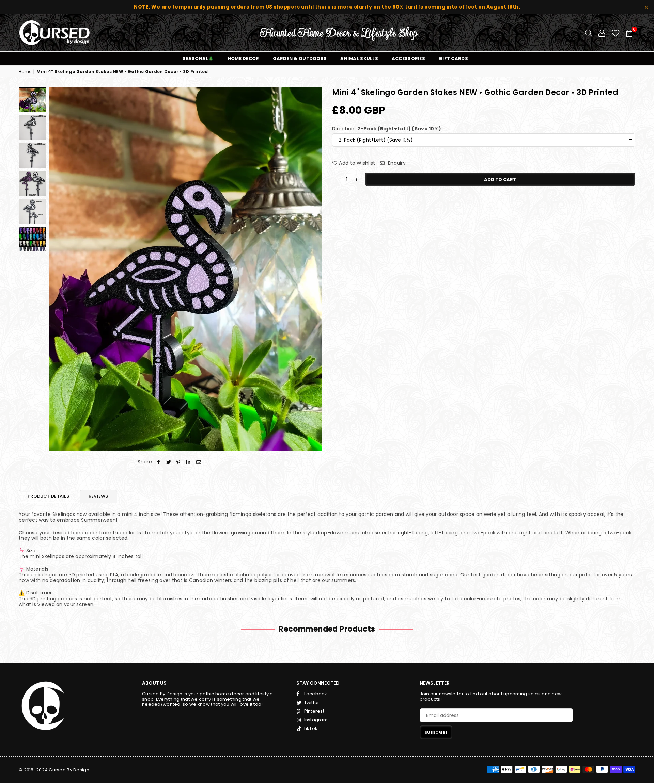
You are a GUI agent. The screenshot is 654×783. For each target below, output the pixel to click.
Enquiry (396, 163)
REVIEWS (98, 496)
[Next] (312, 269)
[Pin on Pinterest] (178, 462)
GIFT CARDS (453, 58)
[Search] (588, 33)
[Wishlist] (615, 33)
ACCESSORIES (408, 58)
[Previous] (59, 269)
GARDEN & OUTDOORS (300, 58)
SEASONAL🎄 (198, 58)
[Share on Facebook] (158, 462)
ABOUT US (154, 683)
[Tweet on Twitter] (168, 462)
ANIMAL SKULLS (359, 58)
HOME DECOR (243, 58)
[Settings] (601, 33)
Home (25, 71)
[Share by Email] (198, 462)
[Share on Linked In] (188, 462)
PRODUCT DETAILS (48, 496)
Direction (386, 128)
